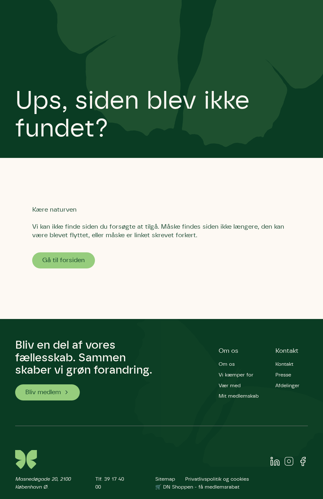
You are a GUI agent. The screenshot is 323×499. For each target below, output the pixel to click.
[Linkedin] (275, 462)
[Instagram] (289, 462)
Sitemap (165, 479)
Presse (283, 374)
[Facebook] (303, 462)
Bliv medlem (43, 392)
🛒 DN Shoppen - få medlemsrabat (197, 487)
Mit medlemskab (239, 396)
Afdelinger (287, 385)
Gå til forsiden (63, 260)
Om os (228, 351)
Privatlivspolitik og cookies (217, 479)
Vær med (230, 385)
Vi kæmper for (236, 374)
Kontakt (286, 351)
